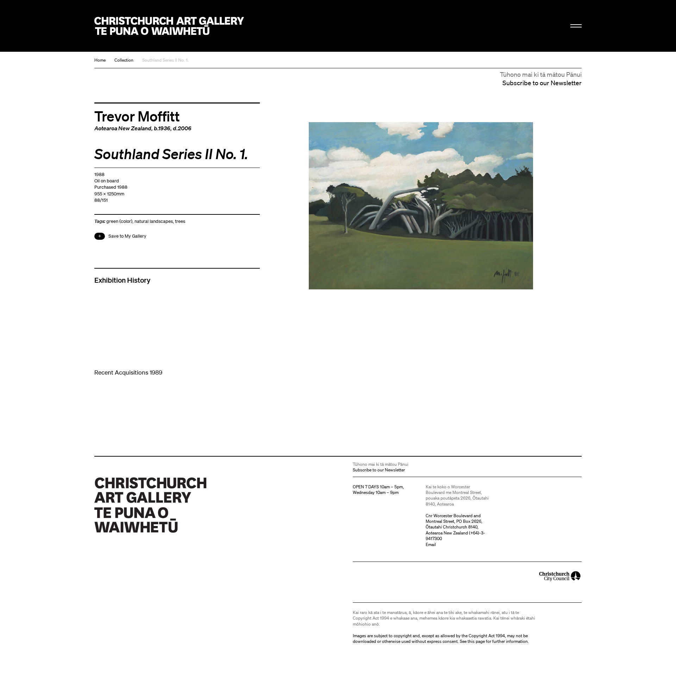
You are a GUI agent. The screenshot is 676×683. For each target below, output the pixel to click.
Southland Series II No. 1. (165, 60)
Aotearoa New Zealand (122, 128)
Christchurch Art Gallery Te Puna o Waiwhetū (169, 26)
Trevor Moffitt (137, 115)
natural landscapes (153, 221)
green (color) (119, 221)
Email (431, 544)
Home (100, 60)
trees (180, 221)
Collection (123, 60)
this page (476, 641)
